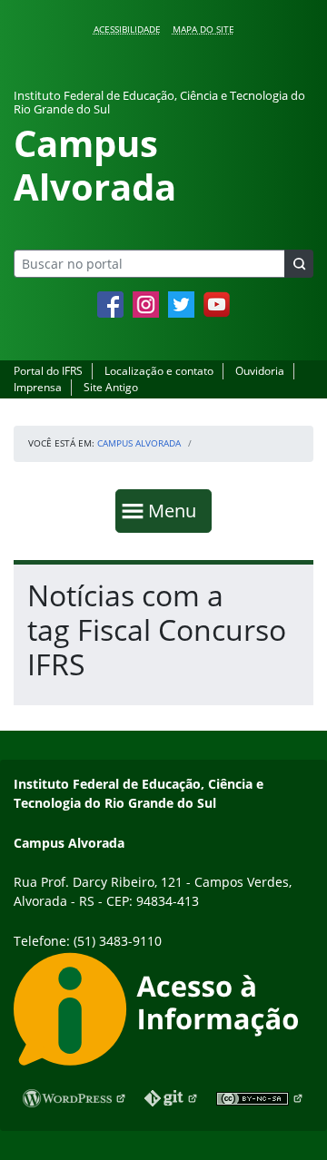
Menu (176, 510)
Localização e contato (158, 370)
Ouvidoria (259, 370)
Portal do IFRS (48, 370)
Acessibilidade (127, 29)
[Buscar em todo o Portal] (298, 264)
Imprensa (38, 387)
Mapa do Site (203, 29)
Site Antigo (111, 387)
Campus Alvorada (139, 443)
